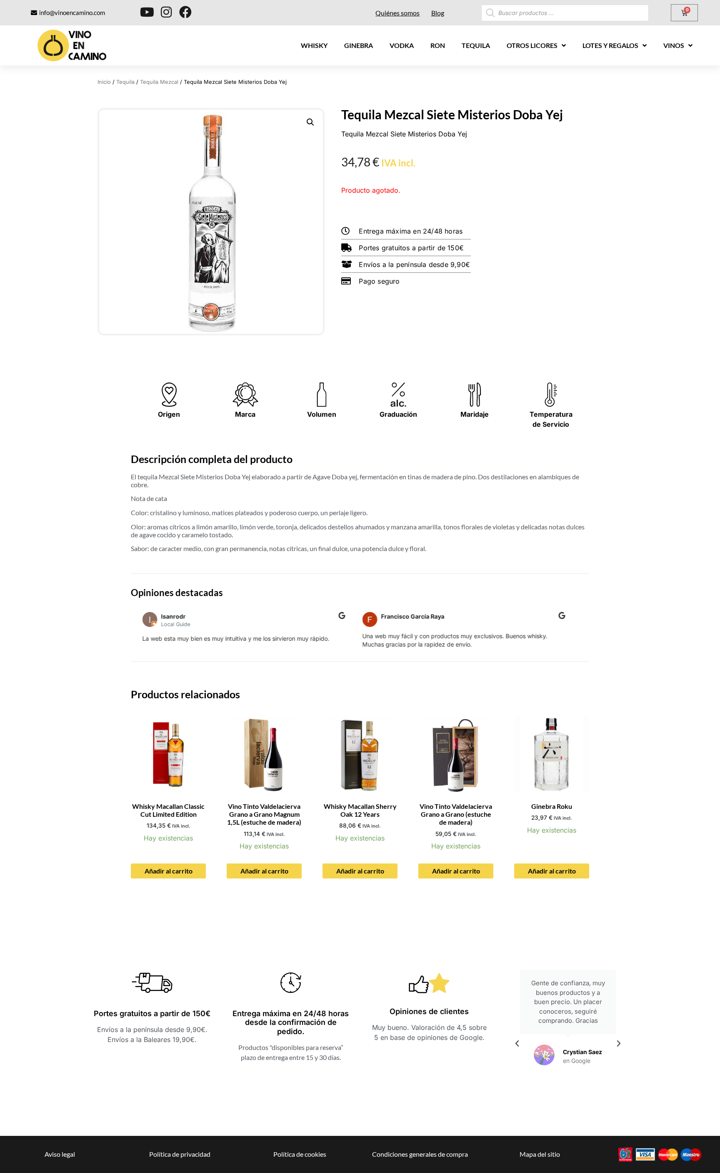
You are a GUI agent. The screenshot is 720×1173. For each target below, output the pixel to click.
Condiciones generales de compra (420, 1154)
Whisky (314, 45)
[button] (310, 122)
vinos (673, 45)
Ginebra (358, 45)
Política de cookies (299, 1154)
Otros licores (532, 45)
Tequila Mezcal (159, 82)
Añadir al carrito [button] (168, 871)
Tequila (476, 45)
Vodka (402, 45)
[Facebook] (185, 12)
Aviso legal (60, 1154)
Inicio (104, 82)
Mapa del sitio (540, 1154)
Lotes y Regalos (610, 45)
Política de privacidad (179, 1154)
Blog (437, 13)
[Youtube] (147, 12)
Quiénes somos (397, 13)
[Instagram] (166, 12)
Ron (437, 45)
